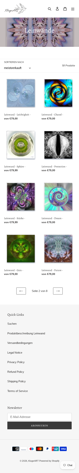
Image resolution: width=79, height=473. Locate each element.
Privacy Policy (16, 362)
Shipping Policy (16, 381)
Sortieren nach (14, 62)
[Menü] (73, 9)
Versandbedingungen (20, 342)
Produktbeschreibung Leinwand (26, 333)
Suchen (12, 323)
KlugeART (33, 461)
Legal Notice (14, 352)
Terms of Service (17, 391)
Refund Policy (15, 371)
